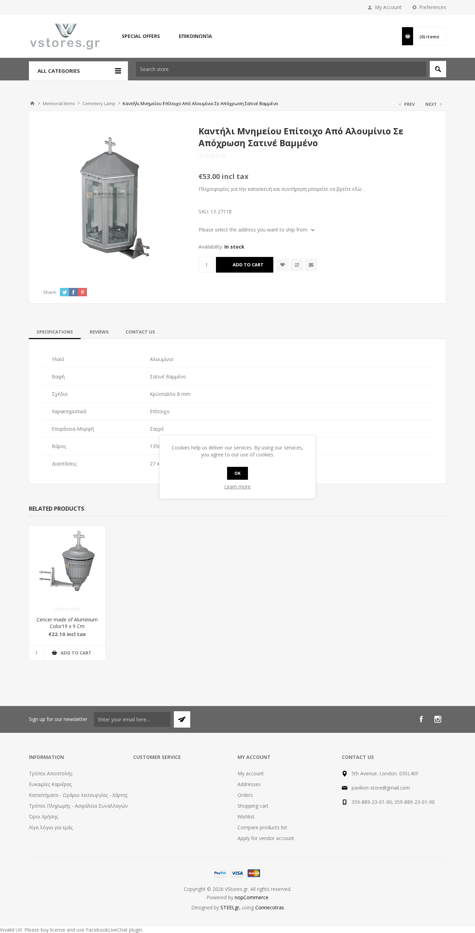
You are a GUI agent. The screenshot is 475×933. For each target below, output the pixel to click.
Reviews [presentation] (99, 332)
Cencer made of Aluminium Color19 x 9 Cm (67, 622)
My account (251, 773)
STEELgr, (231, 907)
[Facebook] (421, 719)
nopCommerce (251, 897)
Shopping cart (253, 805)
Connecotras (269, 907)
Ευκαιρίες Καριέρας (50, 784)
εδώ (357, 189)
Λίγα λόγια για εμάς (51, 827)
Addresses (249, 784)
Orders (245, 795)
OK (237, 473)
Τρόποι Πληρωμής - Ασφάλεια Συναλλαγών (78, 805)
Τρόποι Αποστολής (50, 773)
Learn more (237, 486)
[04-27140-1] (67, 563)
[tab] (55, 331)
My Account (388, 7)
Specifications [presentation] (55, 332)
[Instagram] (437, 719)
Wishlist (246, 816)
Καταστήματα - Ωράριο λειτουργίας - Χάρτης (78, 795)
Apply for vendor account (266, 838)
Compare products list (262, 827)
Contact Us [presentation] (140, 332)
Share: (50, 292)
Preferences (432, 7)
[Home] (32, 103)
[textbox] (281, 69)
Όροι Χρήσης (43, 816)
